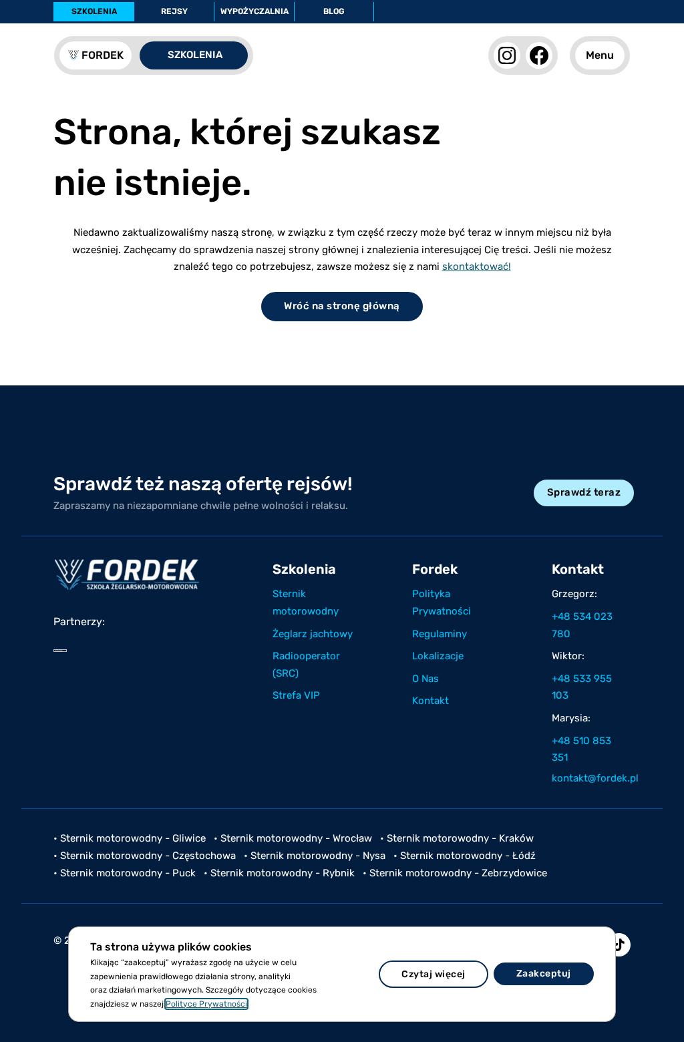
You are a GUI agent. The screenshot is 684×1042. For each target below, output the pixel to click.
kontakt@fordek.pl (589, 778)
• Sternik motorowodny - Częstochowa (144, 856)
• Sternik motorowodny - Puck (124, 873)
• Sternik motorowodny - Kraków (457, 838)
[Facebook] (539, 55)
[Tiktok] (619, 945)
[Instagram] (507, 55)
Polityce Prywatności (206, 1004)
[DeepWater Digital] (60, 651)
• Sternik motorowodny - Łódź (464, 856)
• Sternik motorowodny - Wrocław (293, 838)
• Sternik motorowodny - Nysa (314, 856)
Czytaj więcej (433, 974)
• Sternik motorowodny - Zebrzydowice (455, 873)
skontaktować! (476, 266)
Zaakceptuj (543, 973)
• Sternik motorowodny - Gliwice (129, 838)
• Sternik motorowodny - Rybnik (279, 873)
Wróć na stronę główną (342, 306)
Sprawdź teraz (584, 492)
